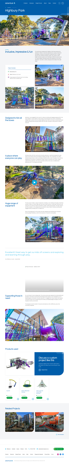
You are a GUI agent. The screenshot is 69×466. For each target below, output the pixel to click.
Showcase (31, 3)
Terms (52, 454)
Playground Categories (39, 454)
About (45, 3)
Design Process (39, 3)
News (49, 3)
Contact (54, 3)
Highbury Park (14, 7)
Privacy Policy (47, 454)
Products (25, 3)
